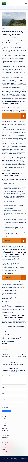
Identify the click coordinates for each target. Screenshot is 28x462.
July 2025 (4, 447)
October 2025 (5, 440)
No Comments (14, 37)
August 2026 (4, 416)
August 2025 (4, 444)
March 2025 (4, 452)
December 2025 (5, 435)
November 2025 (5, 437)
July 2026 (4, 418)
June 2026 (4, 421)
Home (3, 7)
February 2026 (5, 430)
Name (3, 387)
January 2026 (5, 433)
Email (3, 393)
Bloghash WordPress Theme (16, 460)
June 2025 (4, 449)
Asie (3, 28)
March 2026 (4, 428)
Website (3, 399)
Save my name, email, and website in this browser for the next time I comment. (14, 407)
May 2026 (4, 423)
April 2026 (4, 425)
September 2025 (5, 442)
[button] (6, 349)
